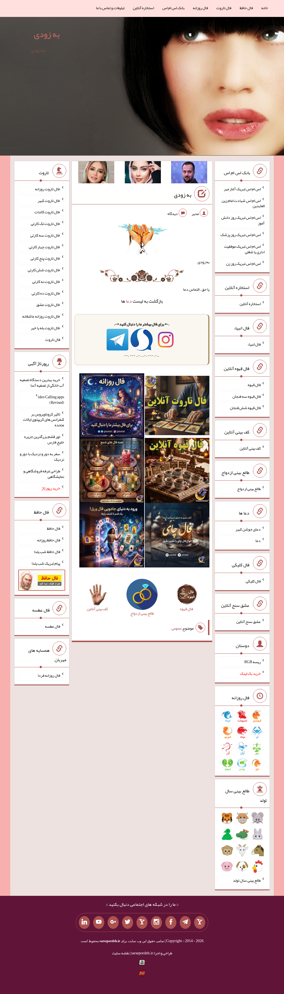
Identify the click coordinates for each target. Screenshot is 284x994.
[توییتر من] (127, 922)
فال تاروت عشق (48, 304)
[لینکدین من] (84, 922)
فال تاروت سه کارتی (45, 235)
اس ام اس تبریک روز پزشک (240, 235)
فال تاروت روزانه (47, 189)
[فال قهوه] (177, 471)
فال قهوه (254, 385)
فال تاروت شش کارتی (44, 270)
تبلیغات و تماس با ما (110, 8)
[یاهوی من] (199, 922)
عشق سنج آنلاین (248, 621)
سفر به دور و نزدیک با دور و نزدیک (42, 456)
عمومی (176, 628)
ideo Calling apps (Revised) (51, 399)
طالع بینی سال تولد (247, 880)
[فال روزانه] (111, 407)
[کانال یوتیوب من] (98, 922)
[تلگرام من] (185, 922)
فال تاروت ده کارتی (46, 293)
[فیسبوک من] (170, 922)
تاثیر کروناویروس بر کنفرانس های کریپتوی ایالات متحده (43, 419)
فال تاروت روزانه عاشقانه (41, 316)
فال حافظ (246, 8)
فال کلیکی (253, 581)
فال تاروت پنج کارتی (45, 258)
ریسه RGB (252, 662)
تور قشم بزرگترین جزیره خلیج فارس (44, 439)
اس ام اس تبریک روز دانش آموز (243, 220)
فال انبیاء (254, 344)
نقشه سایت (120, 953)
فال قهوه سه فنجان (246, 396)
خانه (264, 8)
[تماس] (142, 922)
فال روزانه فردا (49, 675)
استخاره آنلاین (143, 8)
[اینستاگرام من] (156, 922)
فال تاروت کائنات (47, 212)
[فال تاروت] (177, 407)
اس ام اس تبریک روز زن (243, 263)
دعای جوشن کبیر (248, 529)
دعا (129, 301)
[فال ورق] (111, 536)
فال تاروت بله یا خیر (45, 328)
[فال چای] (177, 536)
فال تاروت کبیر (49, 200)
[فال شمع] (111, 471)
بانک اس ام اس (173, 8)
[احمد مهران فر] (189, 173)
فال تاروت (223, 8)
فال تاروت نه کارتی (46, 281)
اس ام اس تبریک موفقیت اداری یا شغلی (244, 249)
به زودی (47, 34)
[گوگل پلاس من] (113, 922)
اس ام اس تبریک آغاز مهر (242, 189)
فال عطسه (52, 626)
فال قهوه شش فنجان (245, 408)
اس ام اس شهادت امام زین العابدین (243, 203)
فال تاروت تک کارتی (45, 223)
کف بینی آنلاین (250, 448)
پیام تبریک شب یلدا (46, 563)
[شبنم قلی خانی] (96, 173)
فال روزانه (200, 8)
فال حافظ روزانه (48, 540)
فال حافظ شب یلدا (47, 552)
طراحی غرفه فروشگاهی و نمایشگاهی (43, 473)
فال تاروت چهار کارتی (44, 246)
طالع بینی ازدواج (249, 489)
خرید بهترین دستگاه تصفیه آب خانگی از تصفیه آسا (42, 382)
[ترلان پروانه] (143, 173)
